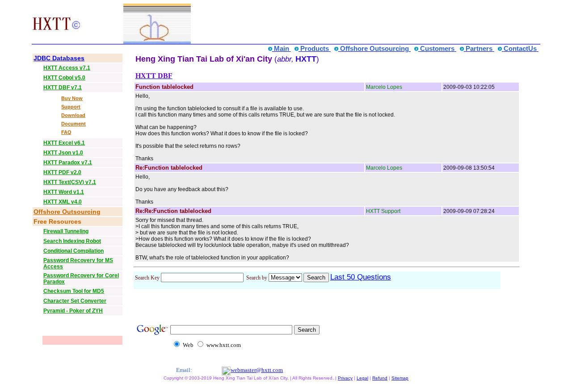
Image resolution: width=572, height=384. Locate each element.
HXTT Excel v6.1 (64, 143)
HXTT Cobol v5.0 (64, 78)
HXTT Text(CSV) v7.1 (69, 182)
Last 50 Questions (360, 277)
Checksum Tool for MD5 (73, 291)
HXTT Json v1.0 (63, 153)
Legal (362, 378)
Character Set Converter (74, 301)
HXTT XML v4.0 (62, 202)
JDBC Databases (59, 58)
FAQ (66, 132)
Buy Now (72, 98)
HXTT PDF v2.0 (62, 172)
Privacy (345, 378)
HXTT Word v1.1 (63, 192)
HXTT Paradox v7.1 (67, 162)
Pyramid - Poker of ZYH (73, 311)
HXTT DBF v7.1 (62, 87)
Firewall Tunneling (65, 231)
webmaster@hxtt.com (257, 370)
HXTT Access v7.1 (66, 68)
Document (73, 123)
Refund (379, 378)
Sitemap (399, 378)
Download (73, 115)
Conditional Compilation (73, 251)
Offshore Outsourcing (67, 211)
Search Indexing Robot (72, 241)
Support (70, 106)
